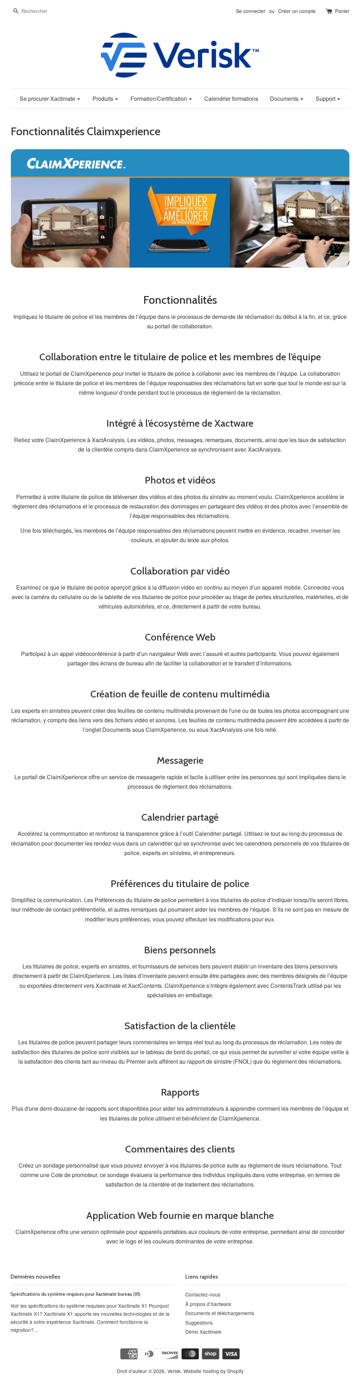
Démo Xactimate (203, 1331)
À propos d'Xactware (208, 1303)
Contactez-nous (202, 1294)
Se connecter (250, 10)
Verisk (174, 1370)
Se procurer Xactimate (48, 98)
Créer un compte (297, 10)
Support (326, 98)
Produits (103, 98)
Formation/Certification (159, 98)
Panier (342, 10)
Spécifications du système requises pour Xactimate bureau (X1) (75, 1294)
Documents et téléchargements (219, 1312)
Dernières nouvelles (35, 1276)
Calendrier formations (231, 98)
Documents (285, 98)
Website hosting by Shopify (214, 1370)
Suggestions (199, 1322)
